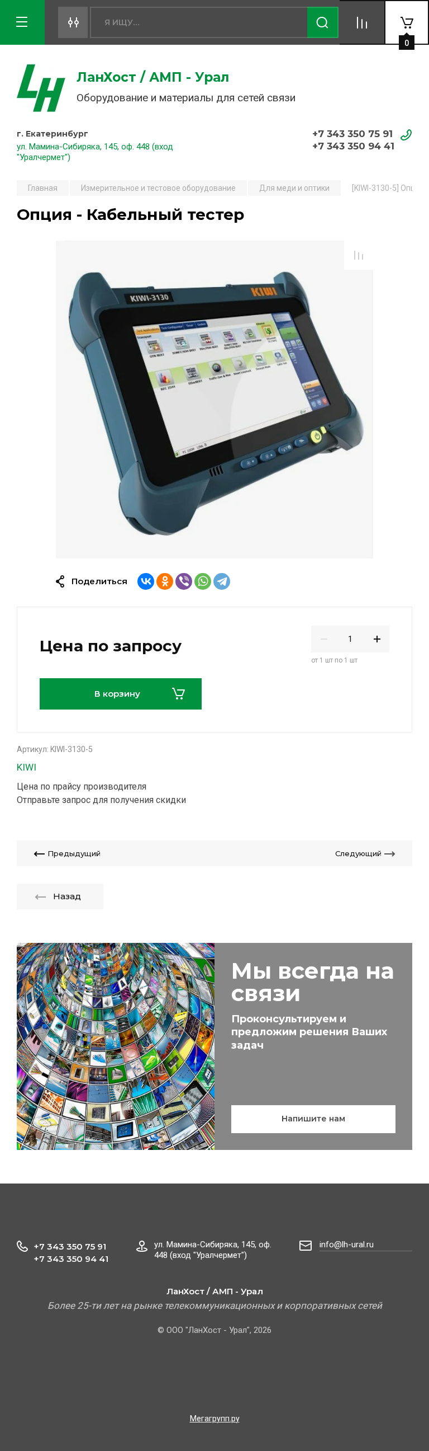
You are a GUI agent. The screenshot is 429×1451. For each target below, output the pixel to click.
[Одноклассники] (164, 581)
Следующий (358, 853)
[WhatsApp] (202, 581)
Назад (67, 896)
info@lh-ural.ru (347, 1244)
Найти (323, 22)
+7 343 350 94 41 (353, 146)
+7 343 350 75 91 (352, 133)
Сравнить (358, 255)
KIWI (26, 767)
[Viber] (183, 581)
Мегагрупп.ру (215, 1418)
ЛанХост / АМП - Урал (153, 77)
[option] (214, 399)
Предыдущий (74, 853)
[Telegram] (221, 581)
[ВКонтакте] (145, 581)
